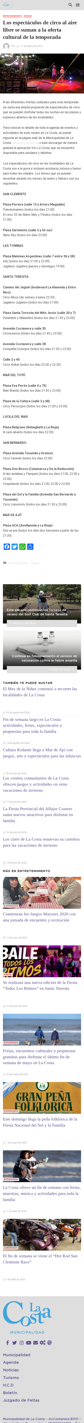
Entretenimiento (12, 16)
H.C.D (8, 1385)
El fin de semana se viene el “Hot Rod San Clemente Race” (40, 1258)
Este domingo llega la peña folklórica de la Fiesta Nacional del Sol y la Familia (40, 1122)
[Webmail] (49, 1343)
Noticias (11, 1370)
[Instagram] (22, 1343)
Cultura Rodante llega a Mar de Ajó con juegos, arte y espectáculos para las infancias (42, 752)
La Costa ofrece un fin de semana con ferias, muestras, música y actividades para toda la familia (42, 1193)
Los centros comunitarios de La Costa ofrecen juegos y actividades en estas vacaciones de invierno (36, 784)
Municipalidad (16, 1355)
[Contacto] (35, 1343)
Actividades (11, 906)
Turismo (11, 1378)
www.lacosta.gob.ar (25, 143)
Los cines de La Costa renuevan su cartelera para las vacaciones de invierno (41, 842)
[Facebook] (7, 1343)
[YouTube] (28, 1343)
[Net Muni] (43, 1343)
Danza (8, 974)
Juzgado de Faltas (21, 1400)
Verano (28, 16)
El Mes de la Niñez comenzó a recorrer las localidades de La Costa (40, 691)
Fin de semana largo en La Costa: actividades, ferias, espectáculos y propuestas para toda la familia (32, 725)
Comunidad (10, 1248)
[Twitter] (14, 1343)
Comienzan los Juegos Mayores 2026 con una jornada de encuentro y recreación (39, 916)
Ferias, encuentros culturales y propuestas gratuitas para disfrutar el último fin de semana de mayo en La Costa (39, 1056)
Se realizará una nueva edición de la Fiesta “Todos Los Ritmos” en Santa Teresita (40, 985)
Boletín (10, 1393)
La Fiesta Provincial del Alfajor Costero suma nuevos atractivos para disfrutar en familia (38, 814)
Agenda (11, 1363)
